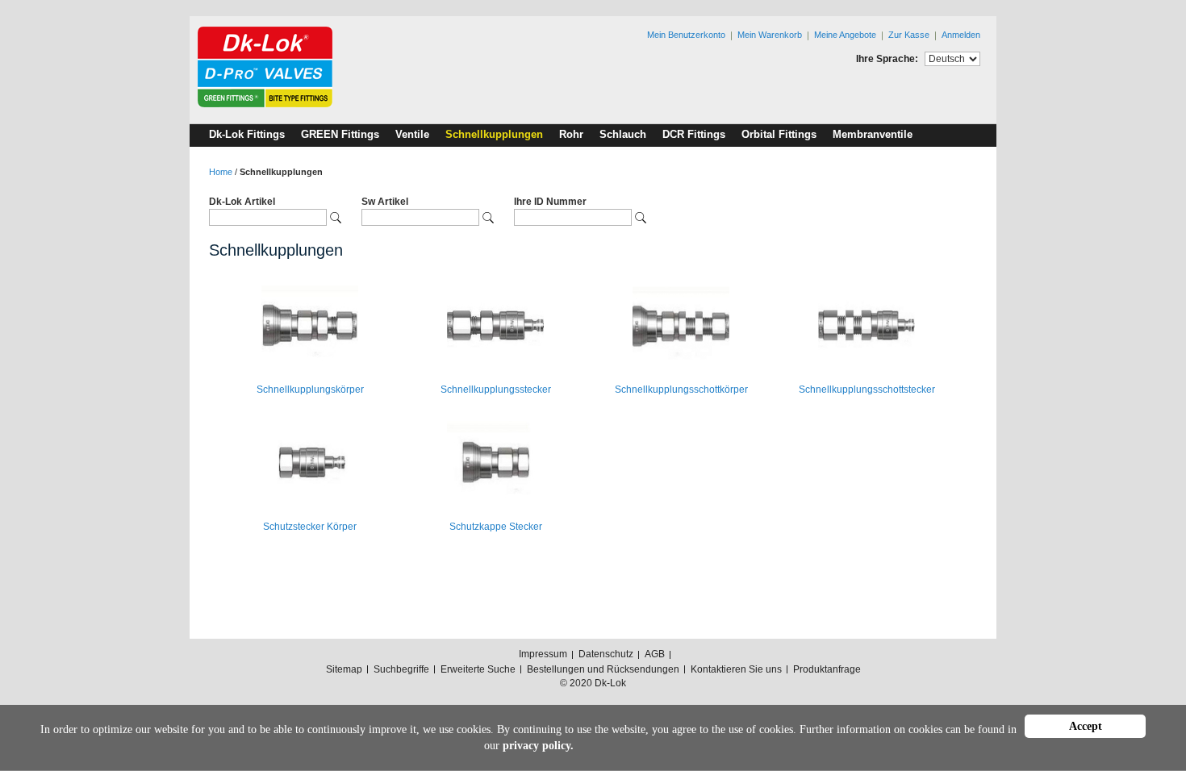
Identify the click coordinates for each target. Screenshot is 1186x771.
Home (220, 172)
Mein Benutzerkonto (686, 35)
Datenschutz (605, 654)
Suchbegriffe (401, 669)
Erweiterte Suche (478, 669)
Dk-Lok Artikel (242, 201)
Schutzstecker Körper (310, 526)
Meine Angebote (845, 35)
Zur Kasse (908, 35)
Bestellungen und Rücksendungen (603, 669)
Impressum (543, 654)
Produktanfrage (827, 669)
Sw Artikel (384, 201)
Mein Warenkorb (769, 35)
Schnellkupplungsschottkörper (681, 389)
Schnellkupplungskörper (310, 389)
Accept (1085, 726)
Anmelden (961, 35)
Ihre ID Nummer (550, 201)
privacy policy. (538, 746)
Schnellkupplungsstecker (496, 389)
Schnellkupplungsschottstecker (867, 389)
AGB (655, 654)
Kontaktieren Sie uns (736, 669)
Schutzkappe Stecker (495, 526)
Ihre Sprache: (887, 59)
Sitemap (344, 669)
